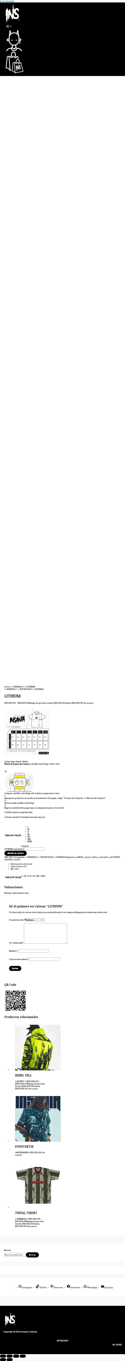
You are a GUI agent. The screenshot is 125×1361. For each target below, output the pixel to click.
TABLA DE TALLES (13, 835)
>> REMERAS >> (18, 686)
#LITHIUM (115, 857)
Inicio (7, 686)
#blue (95, 857)
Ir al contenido (7, 1)
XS (34, 876)
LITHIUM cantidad (13, 849)
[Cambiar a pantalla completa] (10, 1356)
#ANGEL (80, 857)
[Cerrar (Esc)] (23, 1356)
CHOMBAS (39, 689)
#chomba (104, 857)
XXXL (43, 876)
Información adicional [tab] (21, 864)
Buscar (7, 1250)
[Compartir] (16, 1356)
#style (17, 859)
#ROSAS (8, 859)
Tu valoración (16, 943)
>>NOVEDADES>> (26, 689)
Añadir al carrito (15, 853)
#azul (88, 857)
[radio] (29, 827)
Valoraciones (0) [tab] (19, 866)
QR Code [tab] (15, 869)
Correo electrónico (19, 959)
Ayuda (42, 817)
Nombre (13, 951)
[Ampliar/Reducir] (3, 1356)
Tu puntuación (17, 920)
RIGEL (119, 1344)
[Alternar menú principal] (9, 26)
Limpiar (25, 846)
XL (30, 876)
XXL (38, 876)
